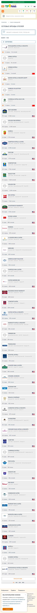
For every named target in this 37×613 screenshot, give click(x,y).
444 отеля (11, 382)
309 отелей (12, 531)
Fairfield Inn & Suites (14, 269)
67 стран (4, 329)
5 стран (4, 222)
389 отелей (11, 456)
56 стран (4, 212)
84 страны (5, 318)
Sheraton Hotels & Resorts (16, 408)
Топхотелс (4, 22)
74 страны (5, 414)
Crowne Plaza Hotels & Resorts (18, 429)
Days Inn (10, 152)
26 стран (4, 148)
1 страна (7, 62)
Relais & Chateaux (13, 397)
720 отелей (11, 275)
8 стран (4, 307)
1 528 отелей (12, 180)
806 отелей (12, 265)
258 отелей (11, 574)
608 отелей (11, 307)
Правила (13, 590)
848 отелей (12, 243)
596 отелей (12, 318)
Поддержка (21, 590)
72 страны (5, 190)
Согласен (8, 609)
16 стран (4, 382)
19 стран (4, 158)
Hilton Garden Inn (14, 280)
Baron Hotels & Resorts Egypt (17, 78)
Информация (4, 590)
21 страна (4, 180)
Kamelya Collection (14, 88)
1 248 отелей (12, 190)
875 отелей (12, 233)
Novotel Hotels (13, 355)
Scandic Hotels (13, 557)
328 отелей (12, 499)
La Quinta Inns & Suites (15, 237)
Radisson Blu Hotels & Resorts (18, 568)
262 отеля (10, 563)
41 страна (4, 286)
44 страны (5, 126)
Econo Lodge (12, 216)
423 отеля (11, 393)
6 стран (4, 137)
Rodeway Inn (12, 387)
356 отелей (12, 478)
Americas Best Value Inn (15, 259)
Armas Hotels (12, 56)
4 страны (4, 499)
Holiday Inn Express (14, 120)
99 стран (4, 116)
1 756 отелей (11, 169)
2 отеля (13, 105)
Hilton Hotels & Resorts (15, 312)
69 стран (4, 574)
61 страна (4, 361)
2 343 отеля (12, 126)
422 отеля (11, 403)
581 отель (10, 339)
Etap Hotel (11, 461)
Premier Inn (11, 333)
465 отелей (11, 371)
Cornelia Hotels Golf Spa (16, 99)
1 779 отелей (11, 158)
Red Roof (11, 482)
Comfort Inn (12, 163)
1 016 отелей (11, 212)
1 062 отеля (12, 201)
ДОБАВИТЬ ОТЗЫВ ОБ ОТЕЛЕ (18, 2)
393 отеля (10, 446)
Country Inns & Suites (15, 365)
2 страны (7, 52)
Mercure (11, 248)
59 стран (4, 403)
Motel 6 (10, 546)
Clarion (10, 536)
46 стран (4, 425)
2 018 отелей (12, 148)
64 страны (5, 435)
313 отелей (12, 520)
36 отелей (14, 52)
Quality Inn (11, 174)
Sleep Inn (11, 440)
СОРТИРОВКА (8, 42)
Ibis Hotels (11, 195)
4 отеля (13, 84)
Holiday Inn (11, 184)
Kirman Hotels (12, 67)
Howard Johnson (13, 376)
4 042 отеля (11, 116)
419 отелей (12, 414)
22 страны (5, 542)
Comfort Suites (13, 301)
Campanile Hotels (13, 450)
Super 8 (10, 131)
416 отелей (11, 425)
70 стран (4, 254)
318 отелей (12, 510)
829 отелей (11, 254)
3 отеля (13, 94)
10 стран (4, 297)
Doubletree (12, 418)
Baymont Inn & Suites (14, 504)
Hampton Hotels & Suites (16, 142)
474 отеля (11, 361)
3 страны (4, 243)
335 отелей (12, 488)
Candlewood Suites (14, 525)
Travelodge (12, 344)
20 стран (4, 169)
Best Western (12, 110)
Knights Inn (11, 472)
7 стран (4, 339)
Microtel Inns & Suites (15, 514)
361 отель (10, 467)
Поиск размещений (15, 22)
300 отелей (12, 552)
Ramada (10, 227)
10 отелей (13, 62)
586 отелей (11, 329)
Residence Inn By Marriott (16, 291)
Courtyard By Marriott (15, 205)
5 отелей (13, 73)
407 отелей (12, 435)
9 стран (4, 275)
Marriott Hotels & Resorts (16, 323)
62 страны (5, 233)
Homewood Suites (14, 493)
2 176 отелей (11, 137)
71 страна (4, 201)
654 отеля (11, 297)
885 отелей (11, 222)
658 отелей (12, 286)
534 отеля (11, 350)
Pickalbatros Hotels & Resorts (18, 46)
